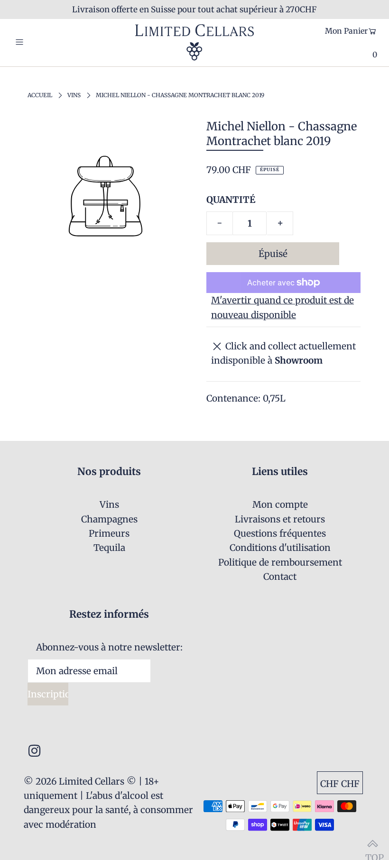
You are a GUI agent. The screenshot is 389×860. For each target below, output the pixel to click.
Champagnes (109, 519)
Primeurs (109, 533)
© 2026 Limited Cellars (74, 781)
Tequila (109, 547)
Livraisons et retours (280, 519)
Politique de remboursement (280, 562)
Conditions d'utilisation (280, 547)
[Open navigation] (39, 42)
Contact (279, 576)
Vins (74, 95)
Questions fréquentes (280, 533)
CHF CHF (340, 783)
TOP (372, 843)
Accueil (40, 95)
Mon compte (280, 504)
